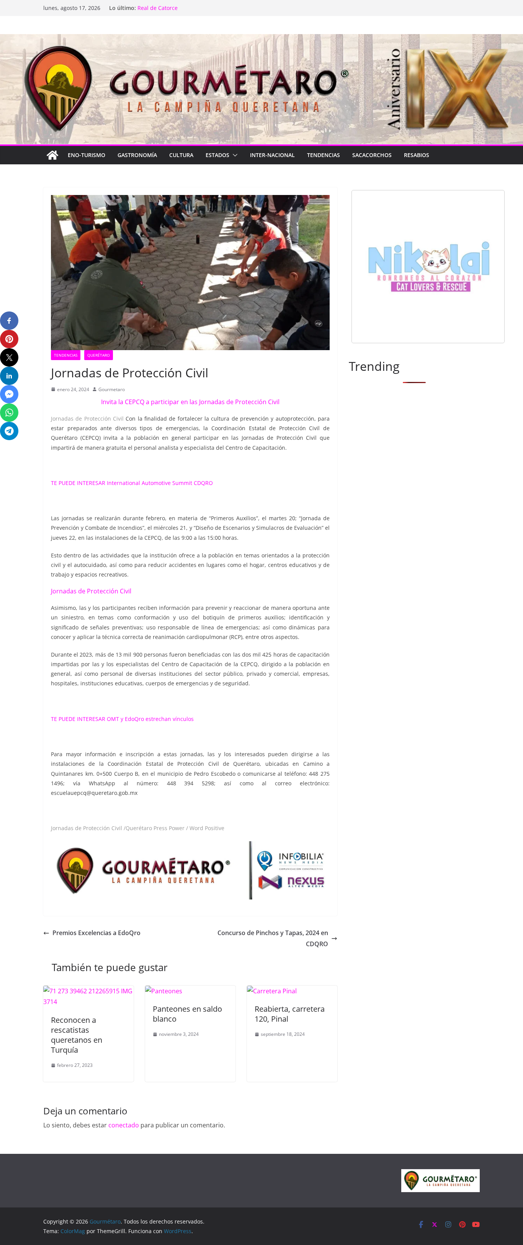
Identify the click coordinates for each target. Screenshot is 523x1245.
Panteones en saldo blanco (187, 1014)
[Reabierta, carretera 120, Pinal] (272, 991)
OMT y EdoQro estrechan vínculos (150, 718)
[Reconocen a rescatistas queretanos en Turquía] (88, 991)
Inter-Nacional (272, 155)
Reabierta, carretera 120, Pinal (290, 1014)
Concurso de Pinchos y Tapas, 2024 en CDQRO (272, 938)
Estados (217, 155)
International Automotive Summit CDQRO (159, 483)
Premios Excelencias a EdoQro (96, 933)
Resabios (416, 155)
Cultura (181, 155)
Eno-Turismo (86, 155)
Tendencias (323, 155)
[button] (233, 155)
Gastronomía (137, 155)
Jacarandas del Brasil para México (180, 7)
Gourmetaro (111, 389)
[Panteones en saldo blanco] (163, 991)
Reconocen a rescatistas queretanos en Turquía (76, 1035)
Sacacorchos (372, 155)
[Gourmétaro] (52, 155)
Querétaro (98, 355)
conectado (123, 1125)
